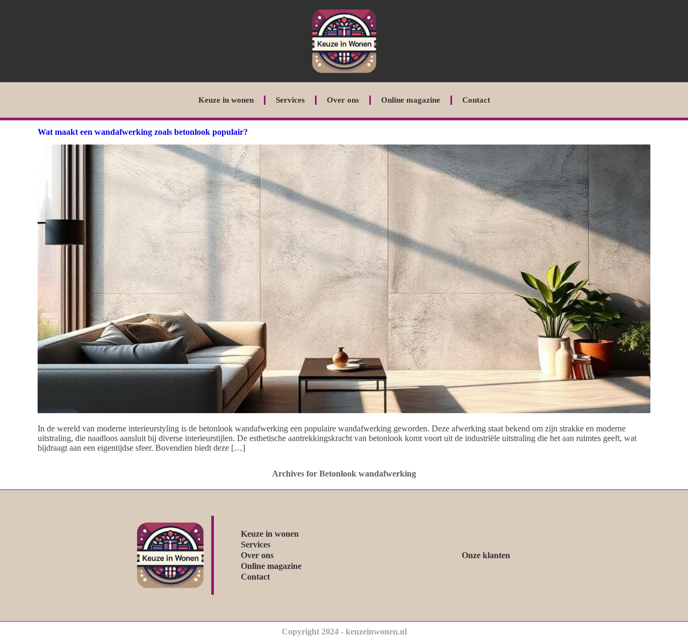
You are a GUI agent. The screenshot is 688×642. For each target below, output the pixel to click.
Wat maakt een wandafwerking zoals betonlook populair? (143, 131)
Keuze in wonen (226, 100)
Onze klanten (486, 555)
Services (290, 100)
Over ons (343, 100)
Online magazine (410, 100)
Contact (476, 100)
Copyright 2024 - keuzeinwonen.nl (344, 631)
